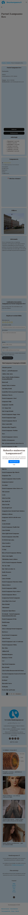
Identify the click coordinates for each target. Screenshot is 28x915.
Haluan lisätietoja (14, 461)
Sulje (14, 464)
